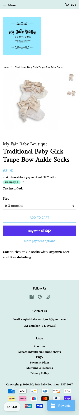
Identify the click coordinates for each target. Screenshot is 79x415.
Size (6, 198)
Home (6, 67)
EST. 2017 (67, 384)
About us (39, 346)
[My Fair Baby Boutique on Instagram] (48, 297)
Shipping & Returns (39, 368)
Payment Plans (39, 362)
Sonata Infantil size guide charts (39, 352)
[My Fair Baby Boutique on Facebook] (31, 297)
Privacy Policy (39, 373)
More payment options (39, 241)
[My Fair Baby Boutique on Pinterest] (40, 297)
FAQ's (39, 357)
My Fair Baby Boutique (44, 384)
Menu (11, 5)
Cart (73, 5)
